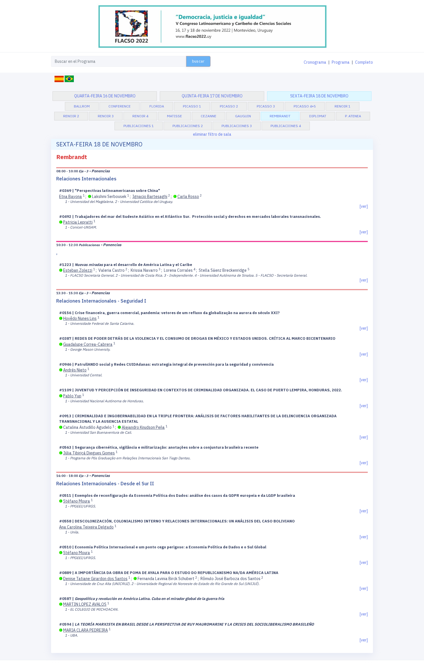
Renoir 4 (140, 116)
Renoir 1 (342, 106)
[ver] (364, 206)
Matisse (174, 116)
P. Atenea (353, 116)
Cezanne (208, 116)
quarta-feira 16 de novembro (105, 96)
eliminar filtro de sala (212, 134)
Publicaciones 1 (138, 126)
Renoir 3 (106, 116)
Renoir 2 (71, 116)
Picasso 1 (192, 106)
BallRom (82, 106)
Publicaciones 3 (237, 126)
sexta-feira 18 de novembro (319, 96)
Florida (156, 106)
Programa (341, 62)
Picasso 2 (229, 106)
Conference (119, 106)
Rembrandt (280, 116)
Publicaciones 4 (286, 126)
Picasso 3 (266, 106)
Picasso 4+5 (305, 106)
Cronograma (315, 62)
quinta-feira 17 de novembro (212, 96)
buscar (198, 61)
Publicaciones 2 (187, 126)
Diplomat (317, 116)
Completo (364, 62)
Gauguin (243, 116)
